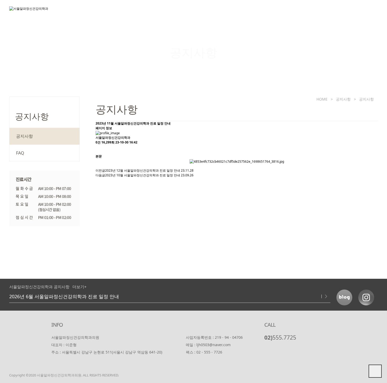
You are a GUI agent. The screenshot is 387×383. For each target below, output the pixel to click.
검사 (289, 12)
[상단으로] (375, 371)
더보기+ (79, 286)
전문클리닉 (208, 12)
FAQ (20, 153)
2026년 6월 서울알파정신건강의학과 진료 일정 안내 (64, 296)
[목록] (98, 149)
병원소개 (168, 12)
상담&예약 (324, 12)
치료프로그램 (252, 12)
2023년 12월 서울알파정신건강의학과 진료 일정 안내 (142, 170)
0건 (98, 142)
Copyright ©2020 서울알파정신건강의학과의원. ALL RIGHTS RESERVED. (64, 375)
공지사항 (363, 12)
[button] (318, 296)
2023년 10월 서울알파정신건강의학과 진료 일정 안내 (142, 175)
